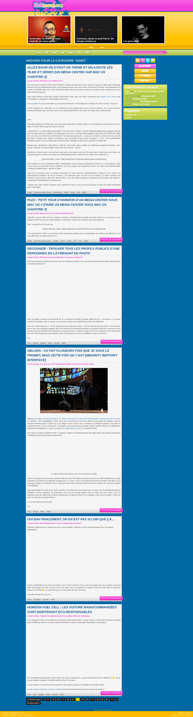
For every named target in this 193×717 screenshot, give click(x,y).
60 (107, 699)
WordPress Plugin (106, 710)
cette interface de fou (73, 428)
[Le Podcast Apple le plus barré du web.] (142, 62)
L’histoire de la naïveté (141, 104)
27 (73, 699)
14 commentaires (116, 598)
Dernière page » (33, 703)
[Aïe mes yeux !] (153, 62)
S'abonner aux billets (184, 713)
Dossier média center (42, 192)
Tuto (78, 192)
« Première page (33, 699)
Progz (72, 192)
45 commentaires (116, 239)
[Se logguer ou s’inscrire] (145, 73)
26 (68, 699)
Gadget (56, 241)
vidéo (84, 192)
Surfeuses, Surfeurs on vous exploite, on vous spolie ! (45, 39)
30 (87, 699)
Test (75, 241)
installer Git (36, 104)
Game (127, 91)
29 (82, 699)
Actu (29, 343)
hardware (37, 600)
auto (34, 694)
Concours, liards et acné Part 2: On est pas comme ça (95, 39)
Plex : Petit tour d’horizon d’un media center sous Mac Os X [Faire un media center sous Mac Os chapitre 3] (72, 204)
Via (28, 338)
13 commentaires (116, 510)
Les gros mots (131, 41)
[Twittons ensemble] (148, 62)
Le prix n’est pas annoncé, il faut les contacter (44, 689)
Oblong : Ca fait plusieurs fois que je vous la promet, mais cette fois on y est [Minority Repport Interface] (72, 355)
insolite (57, 343)
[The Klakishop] (145, 68)
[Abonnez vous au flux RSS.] (137, 62)
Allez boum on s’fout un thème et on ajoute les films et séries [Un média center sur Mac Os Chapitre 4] (70, 72)
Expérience (57, 192)
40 (97, 699)
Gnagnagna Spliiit (148, 96)
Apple (29, 192)
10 (53, 699)
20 (58, 699)
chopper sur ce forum (108, 97)
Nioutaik (128, 118)
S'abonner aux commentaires (182, 715)
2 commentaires (116, 693)
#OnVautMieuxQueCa (148, 101)
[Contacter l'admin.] (145, 82)
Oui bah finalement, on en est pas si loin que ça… (71, 519)
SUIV (102, 47)
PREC (91, 47)
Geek (66, 192)
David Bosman (131, 115)
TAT (44, 264)
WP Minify (97, 710)
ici (56, 236)
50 (102, 699)
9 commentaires (116, 341)
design (35, 343)
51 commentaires (116, 191)
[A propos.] (145, 78)
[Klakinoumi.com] (48, 9)
